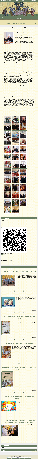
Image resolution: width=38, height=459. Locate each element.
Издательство (31, 20)
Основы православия (23, 20)
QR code (3, 224)
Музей (3, 23)
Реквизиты (18, 224)
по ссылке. (3, 254)
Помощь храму (19, 23)
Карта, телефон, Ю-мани (10, 224)
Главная (3, 20)
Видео (14, 23)
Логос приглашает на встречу (19, 295)
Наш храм (7, 20)
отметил (25, 431)
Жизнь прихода (14, 20)
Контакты (24, 23)
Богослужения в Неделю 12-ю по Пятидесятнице (19, 343)
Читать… (3, 286)
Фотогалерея (8, 23)
